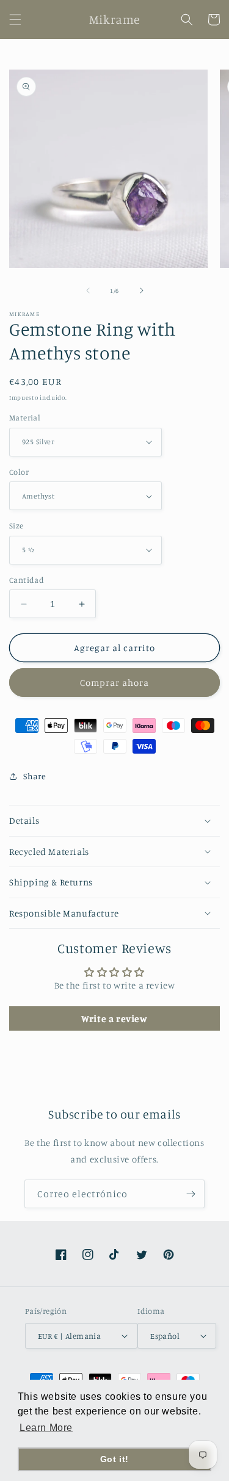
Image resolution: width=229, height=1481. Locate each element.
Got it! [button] (114, 1459)
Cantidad (26, 580)
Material (24, 417)
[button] (15, 19)
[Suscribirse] (190, 1194)
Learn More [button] (46, 1427)
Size (16, 525)
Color (19, 472)
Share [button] (34, 776)
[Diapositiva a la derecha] (141, 290)
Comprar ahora (114, 682)
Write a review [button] (114, 1018)
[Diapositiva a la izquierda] (88, 290)
